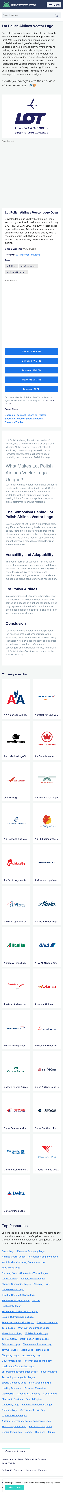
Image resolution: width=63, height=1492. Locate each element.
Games (28, 1432)
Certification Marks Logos (34, 1338)
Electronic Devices (12, 1399)
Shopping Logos (10, 1355)
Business (40, 1432)
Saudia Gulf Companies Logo (18, 1316)
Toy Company (9, 1338)
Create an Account (15, 1451)
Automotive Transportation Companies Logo (26, 1421)
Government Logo (12, 1360)
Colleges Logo (9, 1410)
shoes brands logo (12, 1333)
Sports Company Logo (14, 1382)
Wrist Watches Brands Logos (33, 1327)
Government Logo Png (32, 1410)
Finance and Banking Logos (37, 1404)
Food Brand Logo (11, 1267)
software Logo (10, 1349)
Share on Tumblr (14, 422)
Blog (20, 1459)
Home (5, 1459)
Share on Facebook (15, 414)
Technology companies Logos (18, 1377)
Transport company (47, 1322)
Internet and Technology (38, 1360)
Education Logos (11, 1344)
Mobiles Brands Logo (36, 1333)
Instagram (31, 1470)
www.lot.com (29, 248)
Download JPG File (31, 370)
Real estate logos (11, 1306)
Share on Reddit (35, 418)
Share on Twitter (37, 414)
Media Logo (27, 1349)
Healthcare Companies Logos (18, 1366)
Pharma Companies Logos (16, 1284)
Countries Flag (10, 1278)
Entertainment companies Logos (20, 1371)
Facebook (19, 1470)
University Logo (10, 1404)
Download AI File (31, 389)
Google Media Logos (13, 1289)
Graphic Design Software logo (18, 1295)
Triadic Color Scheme (35, 1459)
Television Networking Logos (18, 1322)
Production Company (28, 1393)
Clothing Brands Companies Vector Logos (25, 1273)
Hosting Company (12, 1388)
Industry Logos (49, 1371)
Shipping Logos (41, 1284)
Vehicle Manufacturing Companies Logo (24, 1262)
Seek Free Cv (8, 1463)
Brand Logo (8, 1251)
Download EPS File (31, 379)
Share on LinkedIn (15, 418)
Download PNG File (31, 361)
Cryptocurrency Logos (14, 1415)
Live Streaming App (40, 1382)
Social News (50, 1393)
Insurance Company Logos (43, 1256)
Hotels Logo (42, 1349)
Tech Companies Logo (14, 1426)
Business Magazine (35, 1388)
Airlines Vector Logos (28, 254)
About (13, 1459)
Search (58, 15)
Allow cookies (14, 1487)
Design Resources (12, 1432)
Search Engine (34, 1399)
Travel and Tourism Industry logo (20, 1311)
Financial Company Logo (30, 1251)
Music (51, 1432)
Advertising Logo (31, 1355)
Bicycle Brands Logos (33, 1278)
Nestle (36, 1300)
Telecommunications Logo (37, 1344)
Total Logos (8, 1327)
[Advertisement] (31, 174)
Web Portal (8, 1393)
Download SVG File (31, 351)
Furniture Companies (40, 1426)
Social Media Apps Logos (16, 1300)
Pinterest (42, 1470)
